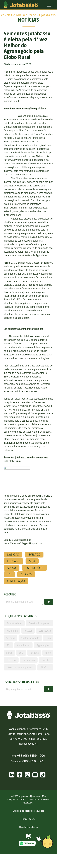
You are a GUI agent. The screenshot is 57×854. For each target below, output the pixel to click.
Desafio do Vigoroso (39, 623)
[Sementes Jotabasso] (36, 774)
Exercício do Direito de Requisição (28, 810)
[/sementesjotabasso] (13, 774)
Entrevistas (29, 660)
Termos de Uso (29, 819)
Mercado (13, 561)
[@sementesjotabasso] (28, 774)
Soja (32, 561)
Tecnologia (12, 630)
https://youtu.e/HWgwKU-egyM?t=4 (23, 543)
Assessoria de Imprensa (19, 667)
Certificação (16, 581)
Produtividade (14, 623)
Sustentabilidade (30, 638)
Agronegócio (34, 567)
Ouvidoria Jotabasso (28, 827)
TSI (9, 574)
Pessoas (28, 630)
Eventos (34, 554)
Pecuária (34, 652)
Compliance (23, 645)
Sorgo (11, 567)
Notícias (13, 554)
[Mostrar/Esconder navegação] (49, 5)
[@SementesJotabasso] (44, 774)
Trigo (48, 638)
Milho (48, 652)
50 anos (26, 574)
